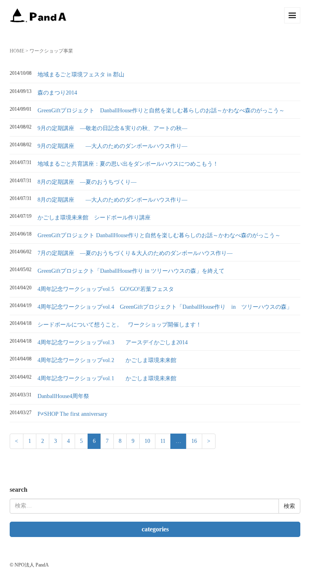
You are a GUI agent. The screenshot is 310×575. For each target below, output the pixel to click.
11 (162, 441)
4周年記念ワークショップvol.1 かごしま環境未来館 (107, 378)
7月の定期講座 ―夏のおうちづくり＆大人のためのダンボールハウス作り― (135, 253)
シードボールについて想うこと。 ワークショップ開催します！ (119, 325)
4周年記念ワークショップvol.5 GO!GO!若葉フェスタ (106, 289)
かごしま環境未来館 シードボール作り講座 (94, 218)
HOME (17, 51)
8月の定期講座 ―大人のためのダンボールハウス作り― (112, 200)
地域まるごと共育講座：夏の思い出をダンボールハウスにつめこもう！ (128, 164)
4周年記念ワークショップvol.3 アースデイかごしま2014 (113, 342)
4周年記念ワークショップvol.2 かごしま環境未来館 (107, 360)
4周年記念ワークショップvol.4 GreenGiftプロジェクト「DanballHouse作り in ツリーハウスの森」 (165, 307)
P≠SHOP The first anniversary (72, 414)
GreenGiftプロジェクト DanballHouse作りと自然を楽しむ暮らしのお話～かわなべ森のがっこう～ (161, 110)
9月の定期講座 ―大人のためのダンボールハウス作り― (112, 146)
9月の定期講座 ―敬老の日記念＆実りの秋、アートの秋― (112, 128)
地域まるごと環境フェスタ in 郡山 (81, 75)
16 (194, 441)
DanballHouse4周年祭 (63, 396)
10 (147, 441)
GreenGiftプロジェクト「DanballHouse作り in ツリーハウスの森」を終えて (131, 271)
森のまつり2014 (57, 93)
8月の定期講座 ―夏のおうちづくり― (87, 182)
